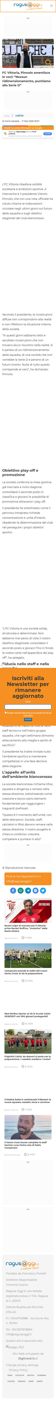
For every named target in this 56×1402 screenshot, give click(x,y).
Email (28, 702)
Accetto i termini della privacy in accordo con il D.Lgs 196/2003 (29, 714)
